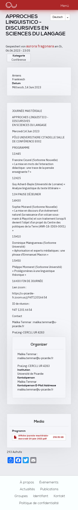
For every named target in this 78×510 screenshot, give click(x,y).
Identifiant (40, 496)
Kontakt (59, 496)
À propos (27, 482)
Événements (48, 482)
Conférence (19, 59)
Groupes (21, 496)
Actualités (27, 489)
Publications (49, 489)
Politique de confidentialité (39, 503)
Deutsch (58, 17)
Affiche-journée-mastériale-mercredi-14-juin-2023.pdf (33, 437)
